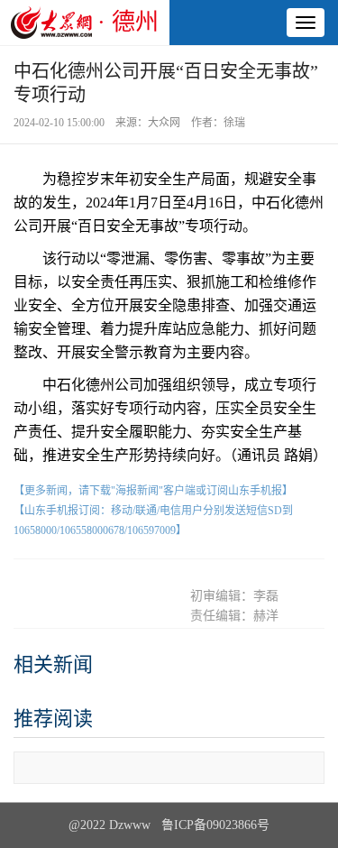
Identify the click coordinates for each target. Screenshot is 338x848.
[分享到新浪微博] (80, 577)
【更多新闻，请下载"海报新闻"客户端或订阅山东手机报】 (153, 490)
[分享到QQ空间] (124, 577)
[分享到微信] (35, 577)
